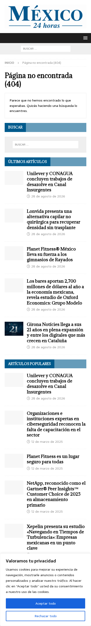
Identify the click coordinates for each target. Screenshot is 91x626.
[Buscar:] (46, 48)
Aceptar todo (45, 603)
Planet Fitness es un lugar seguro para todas (53, 458)
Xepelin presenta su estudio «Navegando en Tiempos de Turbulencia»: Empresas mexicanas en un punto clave (56, 537)
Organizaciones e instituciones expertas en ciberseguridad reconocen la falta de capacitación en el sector (56, 424)
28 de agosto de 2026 (48, 196)
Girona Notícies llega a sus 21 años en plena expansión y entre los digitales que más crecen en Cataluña (56, 332)
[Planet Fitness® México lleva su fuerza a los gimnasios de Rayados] (14, 253)
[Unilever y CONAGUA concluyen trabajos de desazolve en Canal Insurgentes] (14, 178)
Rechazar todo (46, 616)
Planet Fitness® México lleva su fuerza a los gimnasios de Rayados (51, 254)
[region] (45, 589)
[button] (84, 37)
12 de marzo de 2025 (47, 441)
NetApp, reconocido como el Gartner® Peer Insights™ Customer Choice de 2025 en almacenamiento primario (56, 494)
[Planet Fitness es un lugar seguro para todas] (14, 461)
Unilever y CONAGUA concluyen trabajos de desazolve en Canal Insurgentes (50, 182)
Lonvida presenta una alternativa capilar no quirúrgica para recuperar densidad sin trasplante (53, 219)
